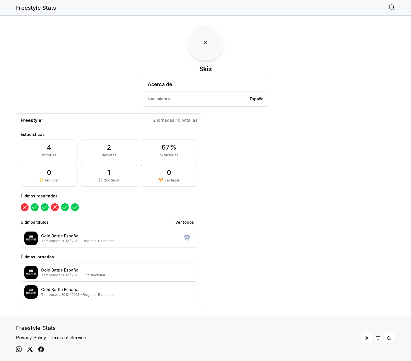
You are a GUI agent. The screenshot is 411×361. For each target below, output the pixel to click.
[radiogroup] (378, 338)
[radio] (366, 338)
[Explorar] (391, 8)
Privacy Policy (31, 337)
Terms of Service (67, 337)
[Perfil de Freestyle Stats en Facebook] (41, 349)
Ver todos (184, 222)
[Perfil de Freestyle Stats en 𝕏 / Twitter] (30, 349)
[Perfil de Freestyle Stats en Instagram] (19, 349)
